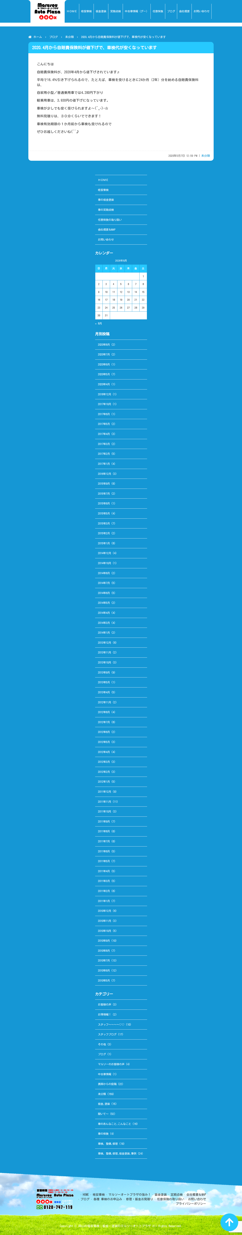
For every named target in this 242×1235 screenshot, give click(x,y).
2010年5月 (104, 980)
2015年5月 (104, 513)
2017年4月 (104, 434)
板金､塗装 (104, 1103)
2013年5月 (104, 682)
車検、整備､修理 (108, 1143)
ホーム (37, 37)
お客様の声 (104, 1004)
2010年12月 (104, 910)
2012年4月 (104, 752)
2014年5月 (104, 602)
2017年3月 (104, 444)
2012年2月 (104, 771)
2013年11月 (104, 652)
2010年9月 (104, 940)
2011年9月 (104, 821)
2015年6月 (104, 503)
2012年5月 (104, 742)
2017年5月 (104, 423)
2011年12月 (104, 791)
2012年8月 (104, 712)
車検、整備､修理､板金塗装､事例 (117, 1153)
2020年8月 (104, 344)
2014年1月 (104, 632)
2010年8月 (104, 950)
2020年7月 (104, 354)
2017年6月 (104, 414)
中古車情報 (104, 1074)
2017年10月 (104, 404)
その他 (102, 1044)
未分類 (69, 37)
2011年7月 (104, 841)
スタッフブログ (107, 1034)
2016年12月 (104, 473)
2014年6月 (104, 593)
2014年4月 (104, 612)
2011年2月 (104, 891)
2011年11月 (104, 801)
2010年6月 (104, 970)
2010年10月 (104, 930)
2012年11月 (104, 702)
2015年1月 (104, 543)
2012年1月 (104, 781)
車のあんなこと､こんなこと (114, 1123)
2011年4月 (104, 871)
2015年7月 (104, 493)
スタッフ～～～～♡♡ (111, 1024)
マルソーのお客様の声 (111, 1064)
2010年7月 (104, 960)
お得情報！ (104, 1014)
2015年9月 (104, 483)
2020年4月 (104, 384)
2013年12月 (104, 642)
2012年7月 (104, 722)
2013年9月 (104, 672)
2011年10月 (104, 811)
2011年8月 (104, 831)
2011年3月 (104, 881)
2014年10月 (104, 563)
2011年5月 (104, 861)
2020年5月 (104, 374)
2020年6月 (104, 364)
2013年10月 (104, 662)
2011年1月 (104, 901)
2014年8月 (104, 573)
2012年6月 (104, 732)
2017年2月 (104, 453)
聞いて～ (103, 1113)
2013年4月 (104, 692)
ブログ (53, 37)
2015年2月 (104, 533)
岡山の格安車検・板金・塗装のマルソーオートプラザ (114, 1225)
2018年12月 (104, 394)
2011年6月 (104, 851)
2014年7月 (104, 583)
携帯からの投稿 (107, 1084)
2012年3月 (104, 761)
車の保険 (103, 1133)
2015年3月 (104, 523)
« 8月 (98, 323)
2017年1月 (104, 463)
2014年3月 (104, 622)
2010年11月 (104, 920)
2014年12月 (104, 553)
